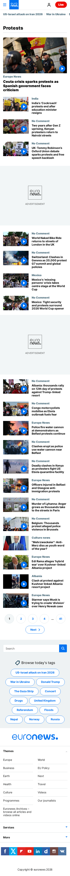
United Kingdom (45, 700)
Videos (42, 792)
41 (60, 618)
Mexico (37, 274)
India (35, 98)
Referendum (25, 710)
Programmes (11, 800)
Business (8, 768)
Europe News (12, 76)
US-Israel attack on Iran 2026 (23, 14)
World (41, 759)
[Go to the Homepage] (14, 4)
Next (33, 629)
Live (61, 4)
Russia (55, 719)
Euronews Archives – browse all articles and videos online (17, 812)
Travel (42, 784)
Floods (48, 710)
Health (7, 784)
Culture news (41, 537)
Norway (34, 719)
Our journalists (47, 800)
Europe (7, 759)
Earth (6, 776)
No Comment (41, 120)
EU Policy (44, 768)
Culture (7, 792)
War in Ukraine (56, 14)
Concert (50, 691)
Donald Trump (50, 682)
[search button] (63, 648)
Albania (37, 575)
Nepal (14, 719)
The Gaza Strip (24, 691)
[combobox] (35, 648)
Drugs (19, 700)
